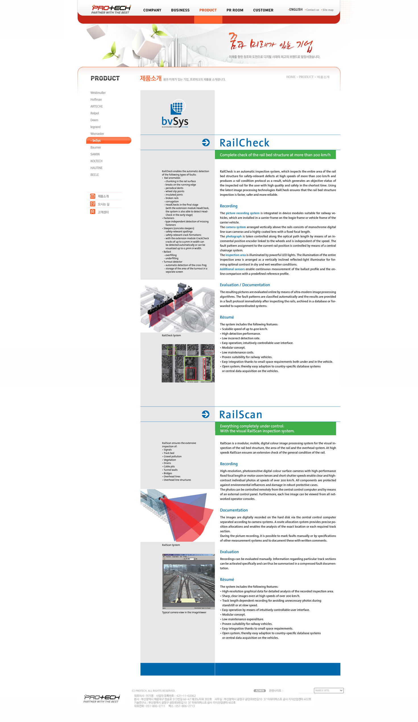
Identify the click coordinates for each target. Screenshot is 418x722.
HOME (291, 77)
